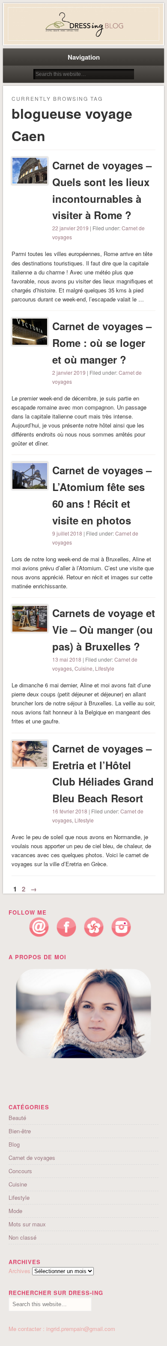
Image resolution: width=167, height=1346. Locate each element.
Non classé (22, 1237)
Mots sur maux (27, 1224)
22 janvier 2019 (70, 228)
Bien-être (20, 1131)
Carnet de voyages (32, 1157)
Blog (14, 1144)
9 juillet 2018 (67, 533)
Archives (19, 1271)
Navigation (84, 57)
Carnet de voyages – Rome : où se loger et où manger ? (102, 343)
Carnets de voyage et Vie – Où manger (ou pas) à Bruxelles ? (103, 629)
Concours (20, 1171)
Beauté (17, 1118)
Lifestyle (104, 668)
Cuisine (83, 668)
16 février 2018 (69, 811)
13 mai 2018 (66, 659)
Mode (15, 1211)
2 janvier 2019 (69, 372)
